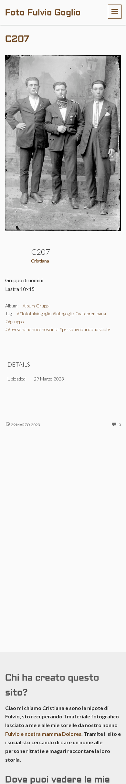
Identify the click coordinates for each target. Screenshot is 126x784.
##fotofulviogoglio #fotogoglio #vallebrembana (61, 313)
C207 (17, 39)
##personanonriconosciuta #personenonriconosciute (57, 329)
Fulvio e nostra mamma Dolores (43, 734)
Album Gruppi (36, 305)
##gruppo (14, 321)
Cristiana (40, 260)
